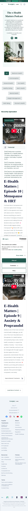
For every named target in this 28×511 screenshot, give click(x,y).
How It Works (18, 427)
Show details (19, 255)
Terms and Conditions (7, 482)
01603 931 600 (14, 408)
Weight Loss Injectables (4, 426)
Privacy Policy (18, 457)
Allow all (14, 260)
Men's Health (21, 88)
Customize (13, 265)
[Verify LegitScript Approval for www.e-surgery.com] (26, 497)
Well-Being (6, 103)
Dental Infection (5, 428)
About (17, 420)
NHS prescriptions (13, 412)
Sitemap (3, 475)
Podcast (3, 466)
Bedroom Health (17, 73)
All (6, 73)
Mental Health (14, 93)
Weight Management (14, 98)
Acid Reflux (4, 448)
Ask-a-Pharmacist (6, 459)
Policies (17, 455)
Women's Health (20, 103)
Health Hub (4, 464)
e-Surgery (13, 4)
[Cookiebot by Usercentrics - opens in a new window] (19, 239)
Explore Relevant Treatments (12, 378)
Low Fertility (4, 450)
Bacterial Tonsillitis (6, 441)
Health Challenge (19, 434)
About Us (17, 423)
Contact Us (4, 468)
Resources (4, 455)
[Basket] (24, 4)
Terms (3, 480)
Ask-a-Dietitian (5, 457)
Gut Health (21, 83)
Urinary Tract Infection (6, 435)
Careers (17, 425)
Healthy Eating (7, 88)
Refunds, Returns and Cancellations (20, 463)
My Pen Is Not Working (6, 473)
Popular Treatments (4, 422)
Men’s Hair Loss (5, 443)
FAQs (2, 462)
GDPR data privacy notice (19, 460)
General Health (8, 83)
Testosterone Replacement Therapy (7, 438)
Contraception (14, 78)
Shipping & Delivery (20, 429)
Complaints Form (5, 471)
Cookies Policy (5, 488)
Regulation (18, 432)
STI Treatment (4, 446)
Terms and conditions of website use (6, 485)
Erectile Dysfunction (6, 431)
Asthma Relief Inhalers (7, 433)
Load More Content (13, 390)
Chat (13, 405)
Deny (14, 270)
